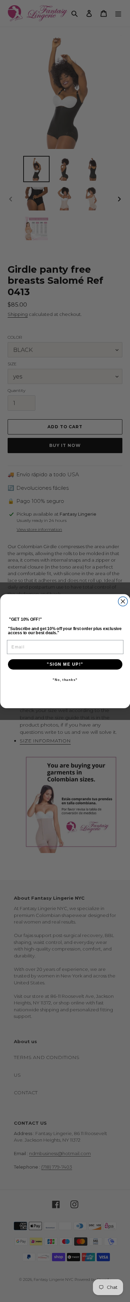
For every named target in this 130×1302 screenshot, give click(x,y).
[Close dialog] (123, 601)
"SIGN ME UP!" (65, 664)
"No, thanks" (65, 680)
